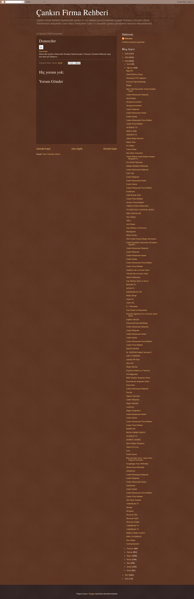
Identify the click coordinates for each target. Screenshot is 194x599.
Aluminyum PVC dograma (136, 78)
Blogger (92, 594)
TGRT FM (130, 303)
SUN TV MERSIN (133, 356)
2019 (127, 57)
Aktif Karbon (131, 98)
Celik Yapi (130, 173)
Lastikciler (130, 407)
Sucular (129, 392)
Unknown (128, 39)
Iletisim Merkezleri (133, 277)
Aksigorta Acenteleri (134, 102)
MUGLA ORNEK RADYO (135, 432)
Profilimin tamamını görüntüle (133, 42)
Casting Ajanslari (132, 544)
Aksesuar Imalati (132, 522)
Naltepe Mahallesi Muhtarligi (137, 166)
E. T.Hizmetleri (132, 306)
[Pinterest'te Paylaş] (79, 63)
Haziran (130, 552)
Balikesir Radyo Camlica (135, 533)
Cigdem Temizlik (132, 320)
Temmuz (130, 549)
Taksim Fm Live (132, 447)
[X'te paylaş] (74, 63)
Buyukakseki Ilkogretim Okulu (137, 381)
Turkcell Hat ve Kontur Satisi (137, 274)
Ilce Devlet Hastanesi (134, 162)
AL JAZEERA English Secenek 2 (139, 352)
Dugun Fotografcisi (133, 411)
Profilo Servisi (131, 454)
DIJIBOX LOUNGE (133, 440)
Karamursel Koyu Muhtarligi (136, 323)
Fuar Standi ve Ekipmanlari (136, 310)
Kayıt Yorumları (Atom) (51, 154)
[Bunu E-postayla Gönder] (69, 63)
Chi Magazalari (132, 374)
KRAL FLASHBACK (134, 537)
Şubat (129, 567)
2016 (127, 579)
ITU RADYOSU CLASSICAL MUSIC (140, 210)
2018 (127, 61)
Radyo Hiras (131, 142)
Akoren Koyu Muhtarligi (135, 467)
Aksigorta (130, 511)
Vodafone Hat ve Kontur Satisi (137, 270)
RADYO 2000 (131, 131)
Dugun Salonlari (132, 403)
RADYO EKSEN (132, 349)
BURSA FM (130, 429)
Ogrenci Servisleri (133, 396)
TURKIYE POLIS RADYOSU (137, 206)
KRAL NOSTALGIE (133, 213)
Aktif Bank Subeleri (133, 500)
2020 (127, 54)
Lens (128, 451)
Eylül (129, 64)
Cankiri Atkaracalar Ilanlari (136, 113)
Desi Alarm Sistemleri (134, 153)
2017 (127, 575)
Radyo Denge (131, 296)
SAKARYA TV (131, 135)
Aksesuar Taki (131, 515)
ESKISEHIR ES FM (134, 292)
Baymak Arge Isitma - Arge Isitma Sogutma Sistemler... (139, 459)
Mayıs (129, 556)
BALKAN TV (131, 285)
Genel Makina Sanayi (134, 74)
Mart (129, 563)
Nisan (129, 560)
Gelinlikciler (130, 471)
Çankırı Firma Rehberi (72, 12)
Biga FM (129, 71)
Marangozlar (131, 232)
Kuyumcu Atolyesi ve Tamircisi (138, 371)
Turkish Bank (131, 149)
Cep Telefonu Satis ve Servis (137, 281)
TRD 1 (128, 221)
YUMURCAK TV (132, 504)
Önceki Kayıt (110, 148)
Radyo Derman (132, 367)
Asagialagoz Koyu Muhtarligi (137, 464)
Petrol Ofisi (130, 385)
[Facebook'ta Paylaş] (76, 63)
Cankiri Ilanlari (131, 117)
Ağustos (130, 68)
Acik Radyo (130, 224)
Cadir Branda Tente (133, 195)
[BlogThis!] (71, 63)
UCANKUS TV (131, 127)
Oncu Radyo (131, 217)
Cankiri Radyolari (132, 109)
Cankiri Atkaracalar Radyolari (137, 95)
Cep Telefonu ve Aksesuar (136, 228)
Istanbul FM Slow (133, 360)
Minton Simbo (131, 235)
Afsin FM (129, 363)
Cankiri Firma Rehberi (134, 124)
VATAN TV (130, 288)
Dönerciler (43, 51)
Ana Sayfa (76, 148)
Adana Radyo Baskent (134, 138)
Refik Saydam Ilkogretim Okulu (138, 378)
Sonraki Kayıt (43, 148)
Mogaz (128, 85)
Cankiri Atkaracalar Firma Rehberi (139, 120)
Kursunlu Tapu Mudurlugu (136, 82)
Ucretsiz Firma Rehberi (135, 202)
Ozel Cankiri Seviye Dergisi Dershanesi (141, 239)
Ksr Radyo (130, 146)
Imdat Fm (130, 299)
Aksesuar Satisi (132, 518)
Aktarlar (129, 507)
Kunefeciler (130, 192)
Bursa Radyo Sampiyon (135, 443)
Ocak (129, 570)
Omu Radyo (130, 540)
